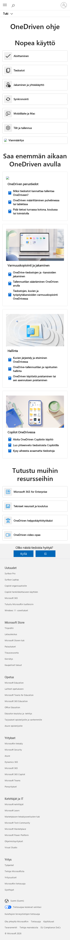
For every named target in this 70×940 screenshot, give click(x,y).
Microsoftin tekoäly (14, 743)
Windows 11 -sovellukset (16, 610)
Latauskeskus (11, 634)
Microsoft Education (14, 682)
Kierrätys (9, 658)
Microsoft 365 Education (16, 701)
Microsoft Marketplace (15, 828)
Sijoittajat (9, 889)
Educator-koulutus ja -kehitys (18, 713)
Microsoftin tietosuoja (15, 883)
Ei (45, 554)
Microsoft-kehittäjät (14, 804)
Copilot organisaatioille (16, 585)
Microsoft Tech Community (17, 822)
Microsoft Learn (12, 810)
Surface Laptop (12, 579)
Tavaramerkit (11, 927)
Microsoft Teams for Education (19, 695)
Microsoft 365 (11, 598)
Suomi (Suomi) (17, 900)
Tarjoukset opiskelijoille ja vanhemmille (23, 719)
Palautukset (10, 646)
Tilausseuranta (12, 652)
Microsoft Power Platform (17, 835)
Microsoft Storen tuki (14, 640)
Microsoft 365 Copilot (15, 774)
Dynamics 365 (11, 762)
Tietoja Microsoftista (14, 871)
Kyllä (23, 554)
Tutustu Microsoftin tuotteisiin (19, 604)
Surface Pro (10, 573)
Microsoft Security (13, 749)
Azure (7, 755)
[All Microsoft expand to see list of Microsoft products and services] (5, 5)
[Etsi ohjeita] (13, 5)
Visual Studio (11, 847)
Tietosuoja (36, 921)
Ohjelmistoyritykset (14, 841)
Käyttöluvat (48, 921)
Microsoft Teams (12, 780)
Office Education (12, 707)
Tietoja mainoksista (29, 927)
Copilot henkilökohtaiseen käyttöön (21, 591)
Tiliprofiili (9, 628)
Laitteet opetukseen (14, 688)
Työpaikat (9, 865)
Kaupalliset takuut (13, 665)
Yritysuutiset (11, 877)
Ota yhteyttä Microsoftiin (16, 921)
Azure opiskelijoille (14, 725)
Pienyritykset (11, 786)
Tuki (6, 13)
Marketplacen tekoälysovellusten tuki (22, 816)
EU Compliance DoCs (51, 927)
